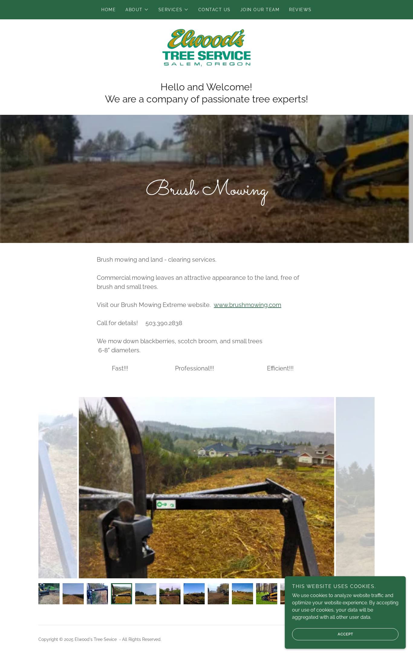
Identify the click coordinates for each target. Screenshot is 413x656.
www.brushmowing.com (247, 305)
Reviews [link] (300, 9)
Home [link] (108, 9)
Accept (345, 634)
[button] (137, 9)
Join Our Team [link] (259, 9)
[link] (206, 47)
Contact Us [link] (214, 9)
